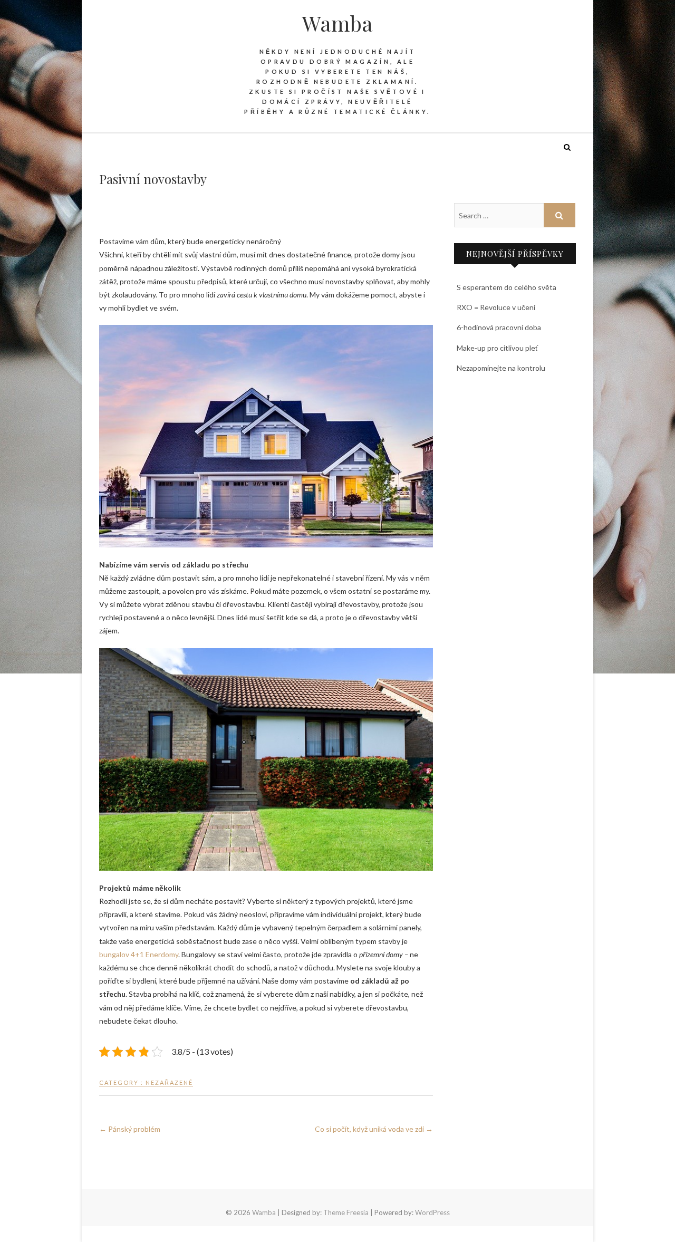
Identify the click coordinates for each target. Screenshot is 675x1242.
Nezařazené (169, 1082)
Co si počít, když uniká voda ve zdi (374, 1128)
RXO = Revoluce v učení (496, 307)
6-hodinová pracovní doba (499, 327)
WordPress (432, 1212)
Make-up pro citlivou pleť (497, 347)
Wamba (337, 23)
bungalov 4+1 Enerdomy (138, 954)
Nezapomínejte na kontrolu (501, 367)
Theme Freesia (346, 1212)
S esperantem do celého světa (506, 287)
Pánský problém (129, 1128)
